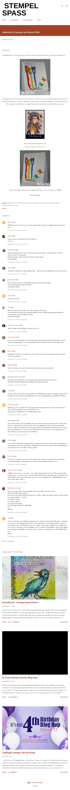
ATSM (16, 55)
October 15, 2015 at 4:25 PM (17, 435)
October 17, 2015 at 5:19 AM (17, 464)
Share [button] (4, 208)
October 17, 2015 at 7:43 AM (17, 482)
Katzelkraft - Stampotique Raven (20, 602)
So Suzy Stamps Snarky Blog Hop (19, 677)
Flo (9, 307)
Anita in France (13, 470)
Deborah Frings (13, 325)
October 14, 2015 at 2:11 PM (17, 371)
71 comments (12, 772)
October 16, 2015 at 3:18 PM (17, 450)
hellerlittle (11, 250)
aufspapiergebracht (15, 377)
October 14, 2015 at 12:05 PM (17, 345)
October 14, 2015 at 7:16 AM (17, 302)
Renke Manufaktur (36, 99)
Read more (64, 622)
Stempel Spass (20, 9)
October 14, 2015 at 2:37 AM (17, 262)
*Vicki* (10, 440)
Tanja (10, 268)
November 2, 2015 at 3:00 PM (18, 536)
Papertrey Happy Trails (10, 205)
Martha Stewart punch (52, 203)
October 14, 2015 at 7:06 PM (17, 415)
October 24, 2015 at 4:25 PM (17, 512)
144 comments (13, 697)
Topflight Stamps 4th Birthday (18, 752)
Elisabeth (63, 99)
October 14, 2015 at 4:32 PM (17, 399)
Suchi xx (10, 241)
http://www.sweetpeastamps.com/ (35, 143)
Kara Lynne (12, 337)
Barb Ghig (11, 404)
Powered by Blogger (36, 782)
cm (9, 518)
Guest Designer (28, 20)
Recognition (14, 20)
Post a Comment (8, 541)
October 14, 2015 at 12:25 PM (17, 359)
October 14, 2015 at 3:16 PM (17, 385)
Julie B (10, 351)
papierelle (11, 280)
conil (9, 390)
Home (4, 20)
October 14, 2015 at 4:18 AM (17, 290)
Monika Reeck (12, 488)
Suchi (9, 236)
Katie (9, 295)
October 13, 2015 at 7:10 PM (17, 230)
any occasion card (36, 203)
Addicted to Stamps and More (18, 203)
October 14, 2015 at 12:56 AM (17, 244)
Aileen (10, 222)
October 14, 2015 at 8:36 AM (17, 331)
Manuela (11, 365)
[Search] (62, 3)
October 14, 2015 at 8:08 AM (17, 320)
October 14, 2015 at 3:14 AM (17, 274)
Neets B (10, 456)
